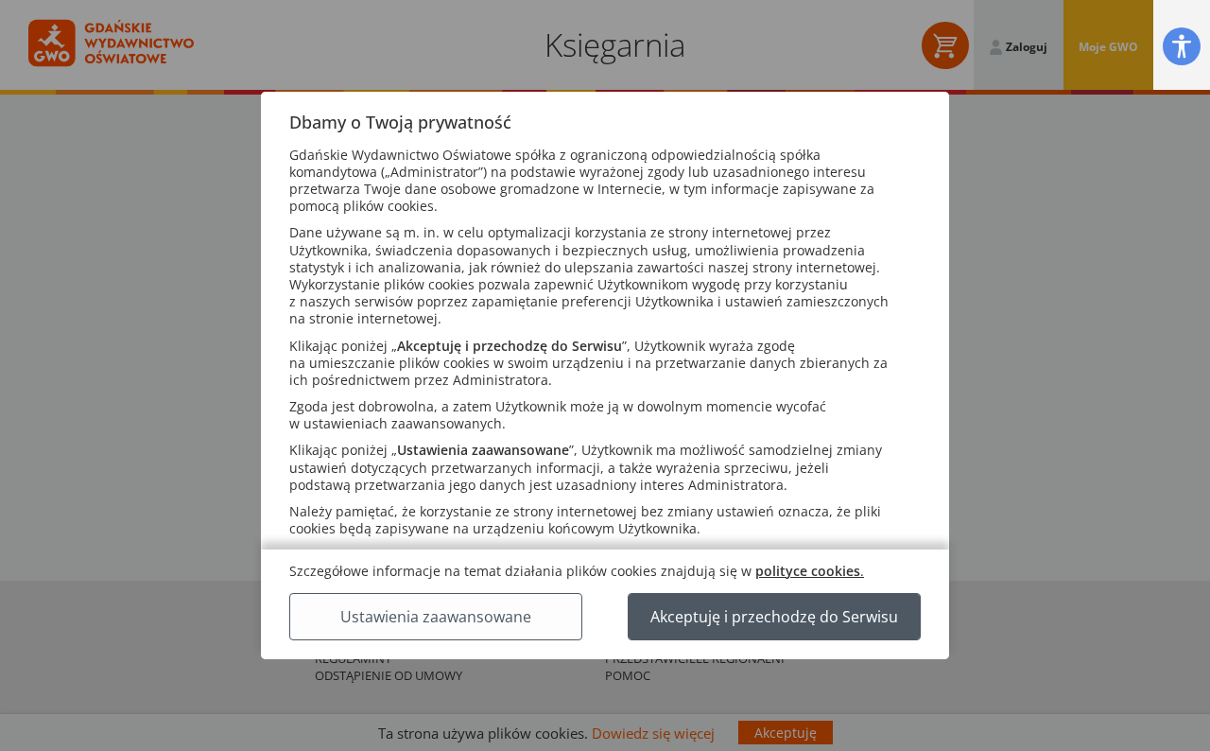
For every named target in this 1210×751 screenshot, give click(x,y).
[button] (1182, 46)
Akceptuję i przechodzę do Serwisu (774, 616)
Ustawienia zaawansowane (435, 616)
